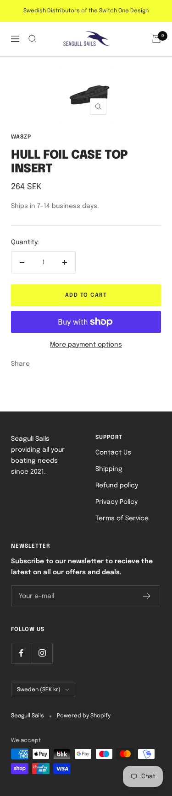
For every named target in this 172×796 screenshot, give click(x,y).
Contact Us (113, 452)
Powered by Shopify (84, 716)
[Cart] (156, 39)
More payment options (86, 345)
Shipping (108, 469)
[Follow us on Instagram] (42, 653)
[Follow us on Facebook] (21, 653)
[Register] (147, 596)
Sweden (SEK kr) (39, 690)
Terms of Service (122, 518)
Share (20, 364)
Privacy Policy (116, 502)
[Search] (32, 39)
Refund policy (116, 485)
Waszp (21, 137)
